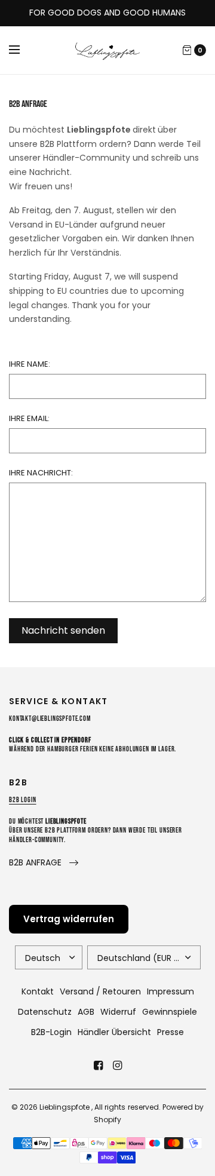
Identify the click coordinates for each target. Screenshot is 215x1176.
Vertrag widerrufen (68, 919)
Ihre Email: (29, 418)
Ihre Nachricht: (41, 473)
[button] (43, 862)
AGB (86, 1012)
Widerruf (118, 1012)
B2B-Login (51, 1032)
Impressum (170, 991)
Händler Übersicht (114, 1032)
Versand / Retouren (100, 991)
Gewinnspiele (169, 1012)
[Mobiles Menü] (22, 50)
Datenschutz (45, 1012)
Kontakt (38, 991)
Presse (170, 1032)
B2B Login (22, 800)
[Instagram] (117, 1065)
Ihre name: (29, 364)
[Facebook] (98, 1065)
